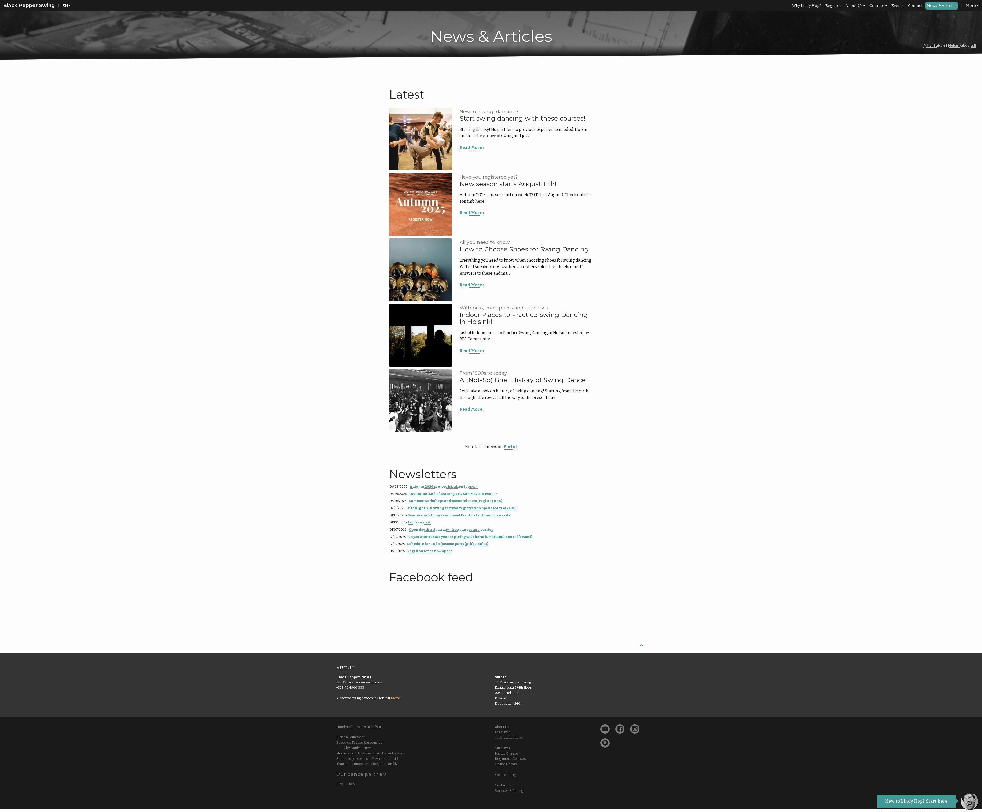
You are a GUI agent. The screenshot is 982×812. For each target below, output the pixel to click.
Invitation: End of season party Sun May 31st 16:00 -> (453, 494)
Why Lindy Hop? (806, 5)
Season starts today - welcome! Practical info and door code (459, 515)
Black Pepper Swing (29, 5)
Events (897, 5)
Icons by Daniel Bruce (353, 748)
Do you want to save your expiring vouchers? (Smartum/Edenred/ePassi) (470, 537)
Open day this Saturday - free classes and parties (451, 529)
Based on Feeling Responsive (359, 742)
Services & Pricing (509, 791)
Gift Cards (502, 748)
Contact (915, 5)
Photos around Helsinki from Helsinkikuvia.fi (370, 753)
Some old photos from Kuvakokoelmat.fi (367, 759)
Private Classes (507, 753)
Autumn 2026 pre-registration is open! (444, 486)
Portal (510, 446)
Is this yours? (419, 522)
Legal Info (502, 732)
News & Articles (941, 5)
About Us (854, 5)
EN (65, 5)
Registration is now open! (429, 551)
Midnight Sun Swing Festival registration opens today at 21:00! (462, 508)
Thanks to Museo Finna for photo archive (368, 764)
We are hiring (505, 775)
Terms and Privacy (509, 737)
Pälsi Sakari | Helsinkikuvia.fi (949, 45)
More (971, 5)
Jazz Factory (345, 784)
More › (396, 698)
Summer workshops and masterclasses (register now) (455, 501)
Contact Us (503, 785)
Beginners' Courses (510, 759)
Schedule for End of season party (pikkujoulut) (447, 544)
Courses (877, 5)
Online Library (506, 764)
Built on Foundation (351, 737)
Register (833, 5)
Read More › (472, 147)
